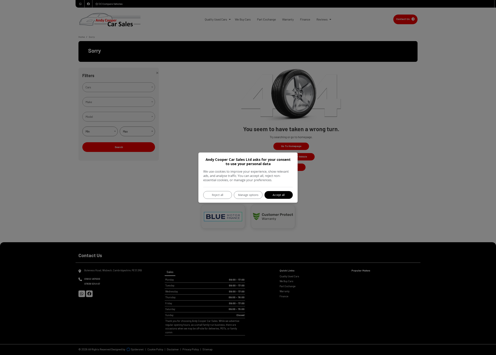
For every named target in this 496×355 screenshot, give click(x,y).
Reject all (217, 195)
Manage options (248, 195)
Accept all (279, 195)
